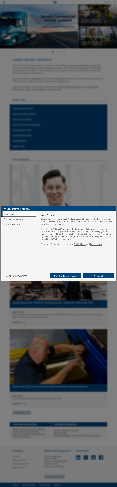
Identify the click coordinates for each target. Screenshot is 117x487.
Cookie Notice (80, 244)
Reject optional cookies (65, 276)
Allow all (98, 276)
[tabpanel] (77, 230)
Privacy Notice (96, 244)
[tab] (18, 213)
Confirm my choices (16, 275)
